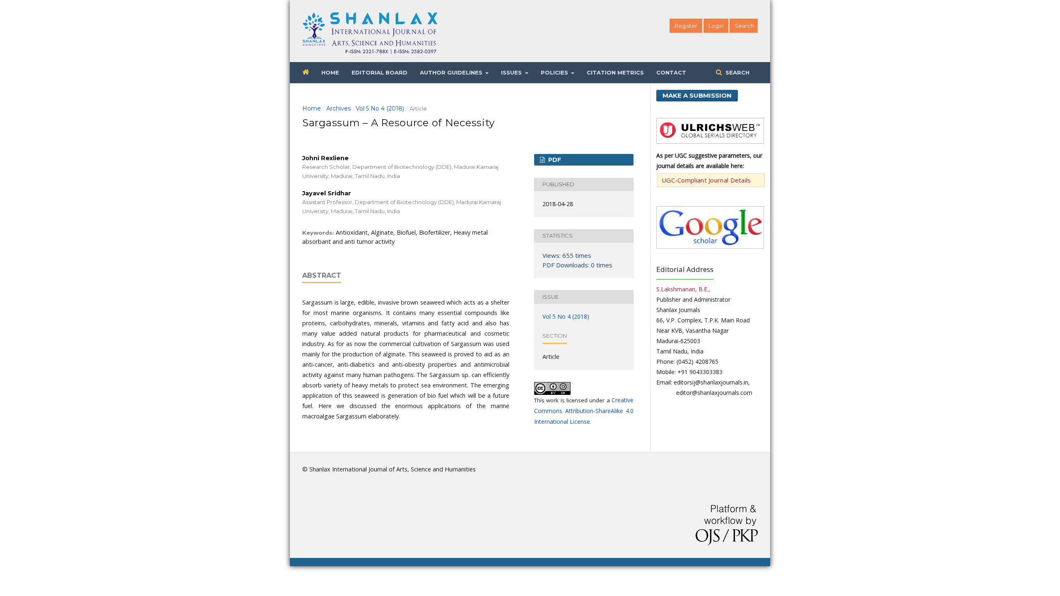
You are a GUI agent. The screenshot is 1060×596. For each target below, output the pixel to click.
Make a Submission (697, 95)
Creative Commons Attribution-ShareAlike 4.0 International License (584, 410)
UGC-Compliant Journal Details (706, 180)
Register (686, 25)
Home (330, 72)
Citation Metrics (615, 72)
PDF (554, 159)
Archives (338, 108)
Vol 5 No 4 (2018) (380, 108)
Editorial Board (379, 72)
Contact (671, 72)
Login (715, 25)
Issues (512, 72)
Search (736, 72)
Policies (555, 72)
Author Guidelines (452, 72)
